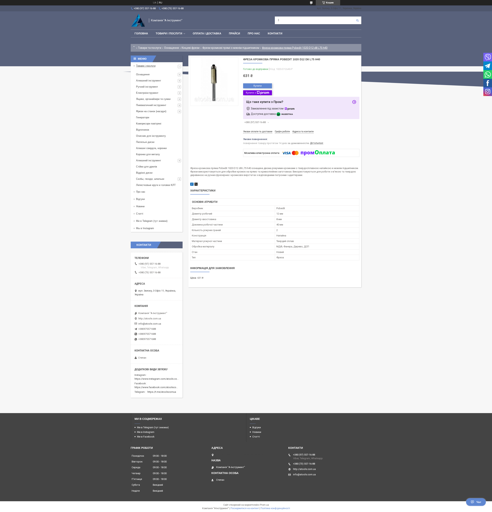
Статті (139, 213)
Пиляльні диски (145, 142)
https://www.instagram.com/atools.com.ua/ (159, 378)
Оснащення (171, 47)
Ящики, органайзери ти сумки (153, 99)
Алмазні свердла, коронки (151, 148)
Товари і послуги (169, 33)
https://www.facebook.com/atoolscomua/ (158, 387)
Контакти (275, 33)
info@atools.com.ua (149, 323)
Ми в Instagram (145, 432)
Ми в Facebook (146, 436)
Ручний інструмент (147, 86)
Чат (478, 502)
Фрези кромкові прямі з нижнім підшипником (230, 47)
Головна (141, 33)
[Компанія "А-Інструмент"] (138, 20)
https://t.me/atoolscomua (161, 391)
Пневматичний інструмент (151, 105)
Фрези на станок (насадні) (151, 111)
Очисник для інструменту (151, 135)
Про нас (254, 33)
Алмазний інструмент (148, 80)
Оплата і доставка (207, 33)
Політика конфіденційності (275, 508)
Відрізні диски (144, 172)
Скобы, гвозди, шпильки (150, 178)
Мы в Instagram (145, 228)
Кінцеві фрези (190, 47)
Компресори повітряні (148, 123)
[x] (196, 184)
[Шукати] (357, 20)
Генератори (142, 117)
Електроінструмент (147, 92)
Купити (257, 85)
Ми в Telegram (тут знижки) (151, 221)
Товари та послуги (149, 47)
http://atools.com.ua (149, 318)
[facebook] (192, 184)
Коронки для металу (148, 154)
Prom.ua (264, 505)
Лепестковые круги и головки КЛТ (156, 185)
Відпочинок (142, 129)
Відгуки (140, 199)
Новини (140, 206)
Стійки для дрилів (146, 166)
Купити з (251, 92)
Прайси (234, 33)
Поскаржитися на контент (245, 508)
